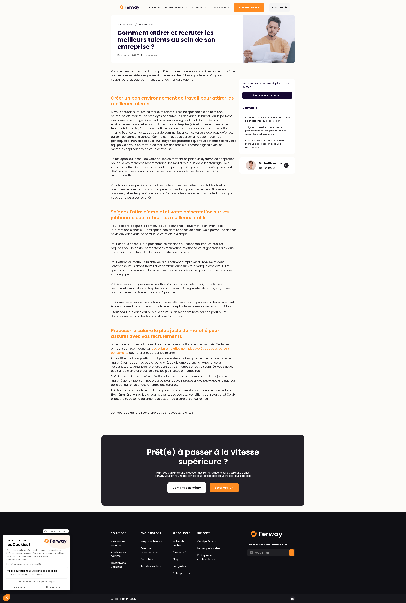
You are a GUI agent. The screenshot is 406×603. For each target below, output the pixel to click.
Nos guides (179, 566)
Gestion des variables (118, 565)
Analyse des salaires (118, 554)
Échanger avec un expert (267, 95)
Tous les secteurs (151, 566)
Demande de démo (187, 488)
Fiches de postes (178, 543)
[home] (127, 7)
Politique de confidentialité (206, 557)
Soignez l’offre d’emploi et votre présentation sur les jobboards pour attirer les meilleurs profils (266, 131)
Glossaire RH (180, 552)
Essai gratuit (279, 7)
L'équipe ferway (207, 541)
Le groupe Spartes (208, 548)
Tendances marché (118, 543)
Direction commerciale (149, 550)
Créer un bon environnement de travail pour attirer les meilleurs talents (267, 119)
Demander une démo (249, 7)
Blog (131, 24)
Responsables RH (151, 541)
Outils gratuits (181, 573)
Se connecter (221, 7)
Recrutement (145, 24)
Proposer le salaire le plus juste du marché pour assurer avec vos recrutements (265, 144)
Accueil (121, 24)
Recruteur (147, 559)
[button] (153, 7)
